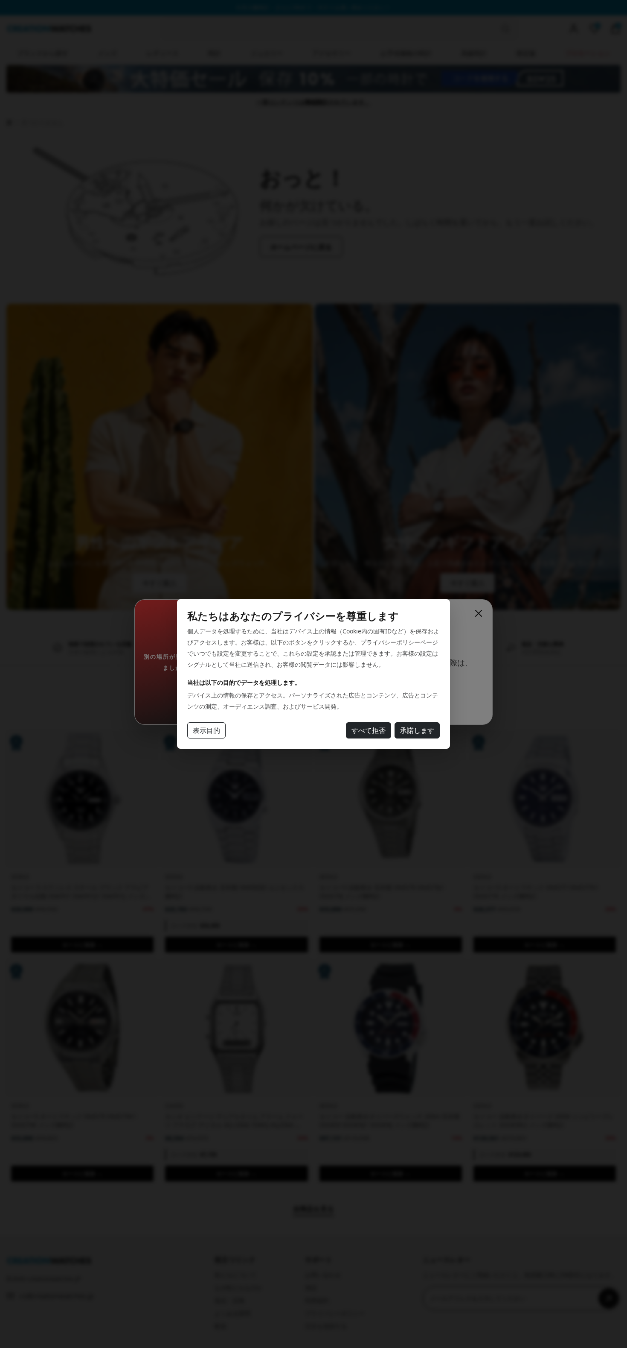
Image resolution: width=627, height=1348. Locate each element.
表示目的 (206, 730)
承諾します (417, 730)
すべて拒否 (368, 730)
